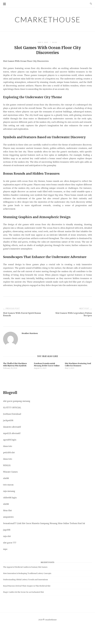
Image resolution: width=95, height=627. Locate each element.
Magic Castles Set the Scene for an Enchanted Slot (23, 592)
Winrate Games (10, 472)
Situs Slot (7, 510)
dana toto (7, 446)
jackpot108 (8, 420)
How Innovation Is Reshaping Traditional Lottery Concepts (27, 573)
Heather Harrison (30, 333)
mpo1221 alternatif (11, 433)
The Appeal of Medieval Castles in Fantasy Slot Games (25, 567)
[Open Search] (91, 4)
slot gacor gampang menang (16, 401)
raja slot (7, 536)
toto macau (8, 485)
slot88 (6, 478)
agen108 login (9, 440)
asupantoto (8, 517)
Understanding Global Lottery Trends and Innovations (25, 580)
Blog (54, 42)
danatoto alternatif (12, 427)
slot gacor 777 (9, 543)
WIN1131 (7, 465)
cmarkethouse (48, 19)
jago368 (6, 530)
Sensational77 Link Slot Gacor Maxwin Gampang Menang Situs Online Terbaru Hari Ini (44, 523)
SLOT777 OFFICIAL (12, 407)
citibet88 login (10, 497)
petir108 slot (9, 452)
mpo (5, 549)
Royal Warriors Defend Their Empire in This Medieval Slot (26, 586)
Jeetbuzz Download (12, 414)
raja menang (9, 491)
